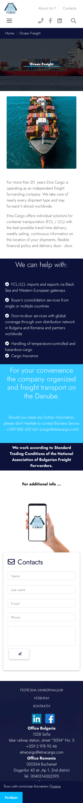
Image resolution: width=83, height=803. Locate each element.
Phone (15, 617)
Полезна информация (41, 690)
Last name (18, 589)
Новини (41, 698)
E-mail (15, 603)
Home (9, 33)
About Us (45, 8)
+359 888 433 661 (23, 429)
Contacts (69, 8)
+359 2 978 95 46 (41, 746)
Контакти (41, 706)
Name (15, 576)
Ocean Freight (30, 33)
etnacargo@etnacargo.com (41, 752)
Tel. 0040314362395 (41, 776)
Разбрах (11, 797)
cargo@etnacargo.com (59, 429)
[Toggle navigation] (9, 20)
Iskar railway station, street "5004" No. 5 (41, 740)
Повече (55, 786)
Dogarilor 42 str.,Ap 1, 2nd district (41, 770)
